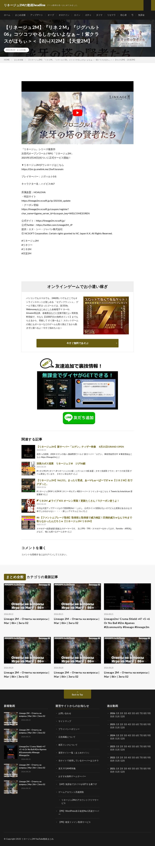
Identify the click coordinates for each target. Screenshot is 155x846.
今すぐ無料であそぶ (77, 343)
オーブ (51, 15)
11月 (117, 728)
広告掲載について (66, 737)
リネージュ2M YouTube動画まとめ (37, 839)
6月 (137, 713)
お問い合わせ (64, 713)
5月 (133, 713)
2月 (121, 713)
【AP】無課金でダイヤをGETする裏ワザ (77, 784)
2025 (112, 724)
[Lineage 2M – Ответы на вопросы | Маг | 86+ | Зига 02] (11, 719)
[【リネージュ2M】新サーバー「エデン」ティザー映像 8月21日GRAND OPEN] (28, 452)
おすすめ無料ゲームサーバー (72, 776)
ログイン (49, 555)
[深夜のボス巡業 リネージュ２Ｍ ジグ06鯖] (28, 468)
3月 (125, 713)
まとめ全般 (20, 15)
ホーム (7, 15)
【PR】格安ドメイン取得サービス (74, 822)
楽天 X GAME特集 (67, 769)
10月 (112, 728)
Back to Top (77, 695)
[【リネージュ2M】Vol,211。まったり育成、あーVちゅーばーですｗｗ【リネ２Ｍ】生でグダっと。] (28, 485)
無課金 (141, 15)
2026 (112, 713)
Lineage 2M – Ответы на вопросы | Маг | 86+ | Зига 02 (26, 621)
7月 (141, 713)
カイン (77, 15)
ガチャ (88, 15)
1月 (117, 713)
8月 (145, 713)
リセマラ (111, 15)
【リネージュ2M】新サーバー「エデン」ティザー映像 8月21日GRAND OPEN (80, 447)
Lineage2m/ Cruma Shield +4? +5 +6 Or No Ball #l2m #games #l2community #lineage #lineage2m (127, 623)
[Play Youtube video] (77, 112)
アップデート (36, 15)
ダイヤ (99, 15)
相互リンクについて (68, 745)
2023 (112, 747)
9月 (149, 724)
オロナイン (64, 15)
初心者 (123, 15)
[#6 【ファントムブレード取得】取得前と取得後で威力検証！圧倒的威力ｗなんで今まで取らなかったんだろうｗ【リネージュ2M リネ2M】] (28, 522)
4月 (129, 713)
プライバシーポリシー (69, 729)
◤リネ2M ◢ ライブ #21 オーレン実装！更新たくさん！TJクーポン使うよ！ (78, 501)
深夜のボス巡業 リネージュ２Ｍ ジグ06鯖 (62, 463)
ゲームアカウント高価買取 (71, 792)
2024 (112, 736)
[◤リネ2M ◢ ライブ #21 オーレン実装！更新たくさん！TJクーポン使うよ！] (28, 506)
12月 (122, 728)
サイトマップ (64, 721)
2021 (112, 769)
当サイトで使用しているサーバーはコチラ (78, 761)
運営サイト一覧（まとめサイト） (74, 753)
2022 (112, 758)
